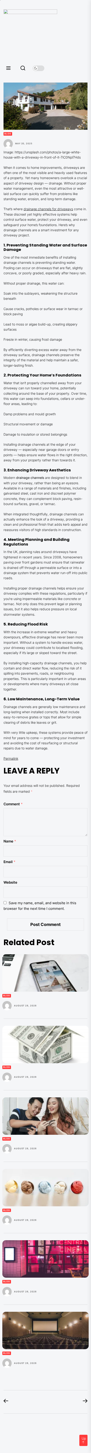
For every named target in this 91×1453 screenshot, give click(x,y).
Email (9, 862)
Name (10, 841)
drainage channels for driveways (48, 209)
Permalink (11, 758)
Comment (13, 804)
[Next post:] (83, 1402)
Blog (7, 133)
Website (10, 882)
